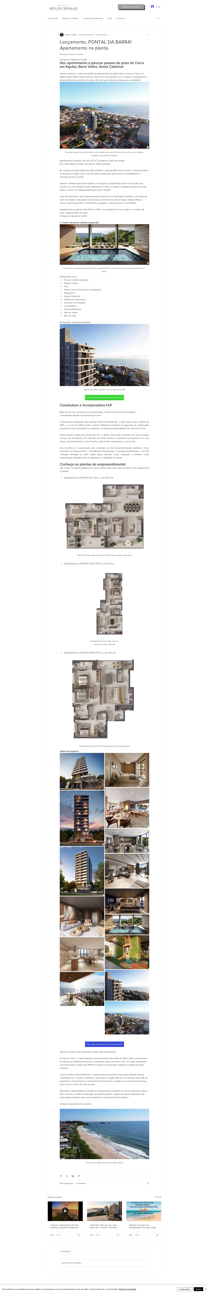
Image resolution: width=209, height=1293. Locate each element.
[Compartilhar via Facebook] (61, 1176)
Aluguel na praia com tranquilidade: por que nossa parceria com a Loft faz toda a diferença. (143, 1226)
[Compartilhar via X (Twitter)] (67, 1176)
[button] (158, 18)
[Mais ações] (147, 34)
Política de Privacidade (127, 1289)
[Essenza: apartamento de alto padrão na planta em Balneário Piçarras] (65, 1211)
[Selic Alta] (104, 1211)
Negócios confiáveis (70, 18)
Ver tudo (158, 1197)
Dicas (110, 18)
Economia (121, 18)
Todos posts (53, 18)
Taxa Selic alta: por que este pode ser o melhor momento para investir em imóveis (103, 1226)
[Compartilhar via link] (79, 1176)
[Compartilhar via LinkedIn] (73, 1176)
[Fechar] (206, 1289)
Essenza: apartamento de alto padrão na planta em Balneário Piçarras (65, 1226)
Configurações (184, 1289)
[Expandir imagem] (82, 771)
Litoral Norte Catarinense (93, 18)
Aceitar (198, 1289)
